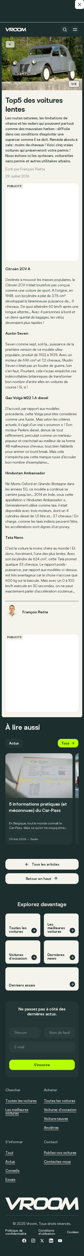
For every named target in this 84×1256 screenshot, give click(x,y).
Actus (14, 743)
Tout (9, 1152)
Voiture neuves (56, 1118)
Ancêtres (51, 1127)
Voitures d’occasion (60, 1109)
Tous (65, 743)
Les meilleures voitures (16, 1111)
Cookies (73, 1232)
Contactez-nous (57, 1162)
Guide (34, 839)
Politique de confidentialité (15, 1231)
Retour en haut (38, 878)
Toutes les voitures (21, 1100)
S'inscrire (42, 1065)
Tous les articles (45, 864)
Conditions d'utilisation (46, 1231)
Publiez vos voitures (60, 1152)
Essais (10, 1179)
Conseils (12, 1170)
